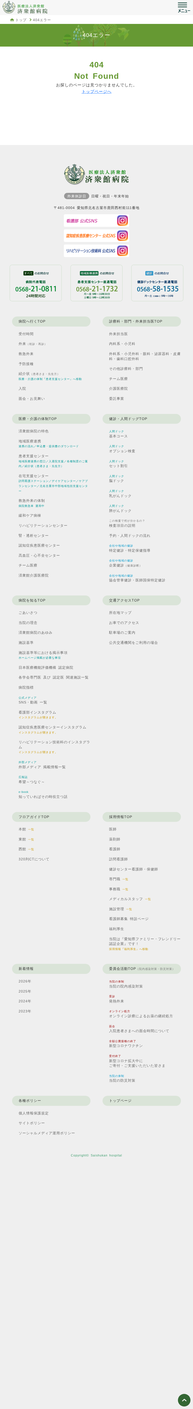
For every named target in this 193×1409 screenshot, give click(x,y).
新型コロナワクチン (126, 1044)
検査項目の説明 (127, 523)
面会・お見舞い (32, 399)
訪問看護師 (118, 859)
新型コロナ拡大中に (137, 1061)
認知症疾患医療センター (39, 545)
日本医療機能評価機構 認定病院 (46, 667)
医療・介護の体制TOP (38, 419)
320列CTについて (34, 859)
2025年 (25, 991)
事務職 (118, 889)
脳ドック (116, 479)
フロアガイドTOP (34, 817)
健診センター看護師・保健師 (133, 869)
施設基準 (26, 643)
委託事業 (116, 399)
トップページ (120, 1101)
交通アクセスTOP (124, 600)
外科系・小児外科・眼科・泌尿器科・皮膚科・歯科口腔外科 (145, 356)
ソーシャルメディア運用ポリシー (47, 1133)
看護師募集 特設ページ (129, 919)
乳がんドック (120, 493)
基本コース (118, 434)
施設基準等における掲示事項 (43, 655)
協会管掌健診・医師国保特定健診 (137, 578)
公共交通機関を (133, 643)
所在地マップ (120, 613)
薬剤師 (114, 839)
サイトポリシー (32, 1123)
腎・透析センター (34, 536)
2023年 (25, 1011)
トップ (21, 20)
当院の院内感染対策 (126, 984)
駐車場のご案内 (122, 632)
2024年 (25, 1001)
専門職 (118, 879)
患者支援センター (53, 461)
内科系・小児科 (122, 344)
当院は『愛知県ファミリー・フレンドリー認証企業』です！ (145, 943)
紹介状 (50, 376)
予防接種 (26, 364)
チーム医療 (118, 379)
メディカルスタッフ (130, 899)
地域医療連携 (49, 443)
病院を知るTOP (32, 600)
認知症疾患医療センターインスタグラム (52, 729)
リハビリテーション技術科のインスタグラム (54, 747)
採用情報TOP (120, 817)
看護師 (114, 849)
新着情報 (26, 969)
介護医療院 (118, 388)
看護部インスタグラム (38, 714)
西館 (26, 849)
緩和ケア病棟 (30, 515)
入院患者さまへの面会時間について (139, 1029)
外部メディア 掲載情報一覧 (42, 765)
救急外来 (26, 354)
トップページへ (97, 91)
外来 (33, 344)
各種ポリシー (30, 1101)
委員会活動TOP (142, 969)
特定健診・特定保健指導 (130, 548)
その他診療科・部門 (126, 369)
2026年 (25, 981)
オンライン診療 (141, 1014)
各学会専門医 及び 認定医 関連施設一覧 (54, 677)
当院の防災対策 (122, 1078)
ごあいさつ (28, 613)
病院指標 (26, 687)
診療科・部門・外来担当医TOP (135, 321)
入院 (22, 388)
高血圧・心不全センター (39, 555)
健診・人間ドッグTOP (128, 419)
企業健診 (125, 563)
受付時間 (26, 334)
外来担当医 (118, 334)
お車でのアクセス (124, 623)
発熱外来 (116, 999)
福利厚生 (116, 929)
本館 (26, 829)
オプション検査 (122, 449)
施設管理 (120, 909)
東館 (26, 839)
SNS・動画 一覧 (33, 700)
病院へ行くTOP (32, 321)
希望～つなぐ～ (32, 780)
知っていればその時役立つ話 (43, 794)
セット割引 (118, 464)
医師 (113, 829)
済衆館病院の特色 (34, 431)
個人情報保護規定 (34, 1113)
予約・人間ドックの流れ (130, 536)
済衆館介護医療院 (34, 575)
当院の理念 (28, 623)
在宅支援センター (53, 483)
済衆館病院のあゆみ (36, 632)
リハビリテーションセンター (43, 525)
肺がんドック (120, 508)
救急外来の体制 (32, 503)
